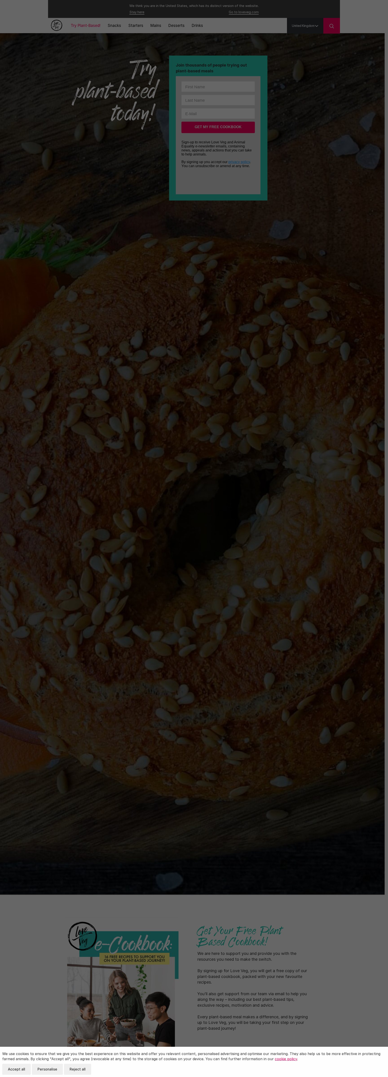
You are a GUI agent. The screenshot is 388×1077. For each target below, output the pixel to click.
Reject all (78, 1069)
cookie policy (286, 1059)
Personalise (47, 1069)
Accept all (16, 1069)
